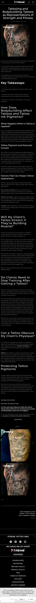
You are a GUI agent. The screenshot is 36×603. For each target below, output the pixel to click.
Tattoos (3, 353)
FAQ (18, 573)
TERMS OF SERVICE (18, 576)
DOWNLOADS (18, 560)
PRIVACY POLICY (18, 570)
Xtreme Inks (19, 2)
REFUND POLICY (18, 567)
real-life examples (22, 346)
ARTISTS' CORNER (18, 585)
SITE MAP (18, 579)
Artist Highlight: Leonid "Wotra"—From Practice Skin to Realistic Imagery (27, 513)
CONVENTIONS (18, 582)
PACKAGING (18, 563)
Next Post (33, 517)
